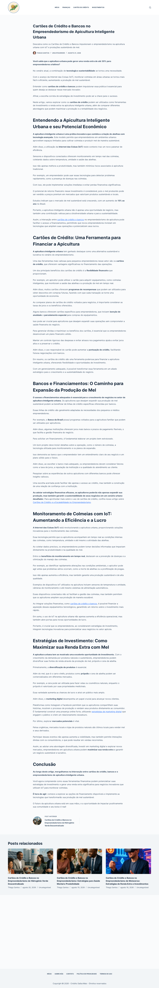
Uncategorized (58, 53)
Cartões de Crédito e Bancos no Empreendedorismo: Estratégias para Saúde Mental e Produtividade (78, 881)
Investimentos (98, 7)
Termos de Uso (106, 974)
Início (57, 7)
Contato (70, 974)
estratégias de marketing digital (107, 711)
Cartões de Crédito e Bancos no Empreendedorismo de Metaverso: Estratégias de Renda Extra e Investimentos (127, 881)
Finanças (66, 7)
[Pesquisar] (150, 7)
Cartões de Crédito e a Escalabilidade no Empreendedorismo (62, 502)
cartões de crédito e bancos (70, 219)
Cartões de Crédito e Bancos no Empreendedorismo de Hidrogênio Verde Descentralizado (28, 881)
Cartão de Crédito (81, 7)
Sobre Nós (59, 974)
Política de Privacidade (87, 974)
